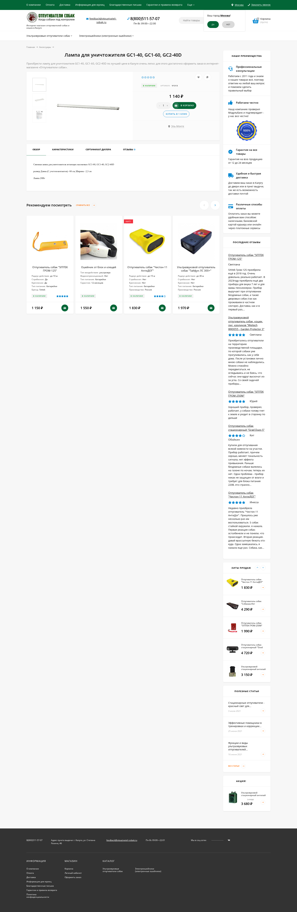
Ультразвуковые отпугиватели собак (113, 870)
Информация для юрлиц (89, 4)
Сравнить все (83, 205)
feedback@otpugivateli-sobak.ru (121, 840)
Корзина (69, 868)
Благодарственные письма (125, 4)
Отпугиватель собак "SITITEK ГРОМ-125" (50, 268)
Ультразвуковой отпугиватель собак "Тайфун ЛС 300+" (196, 268)
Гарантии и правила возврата (164, 4)
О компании (33, 4)
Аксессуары (45, 47)
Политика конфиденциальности (37, 895)
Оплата (50, 4)
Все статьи (234, 766)
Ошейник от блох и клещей (98, 267)
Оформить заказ (73, 877)
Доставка (64, 4)
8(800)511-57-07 (145, 18)
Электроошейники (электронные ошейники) (148, 870)
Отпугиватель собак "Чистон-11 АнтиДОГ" (147, 268)
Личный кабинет (73, 873)
